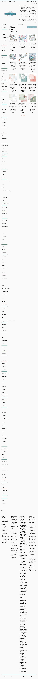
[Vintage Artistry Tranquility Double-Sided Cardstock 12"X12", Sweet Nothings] (13, 77)
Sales (2, 31)
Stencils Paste (3, 453)
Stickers (3, 458)
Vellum (3, 480)
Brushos (3, 122)
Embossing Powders (4, 221)
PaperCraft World (4, 378)
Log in (10, 1)
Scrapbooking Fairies (12, 676)
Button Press (3, 130)
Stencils (3, 448)
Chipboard (4, 151)
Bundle (3, 125)
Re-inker (3, 409)
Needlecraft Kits (4, 342)
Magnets (3, 324)
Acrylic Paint (3, 75)
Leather (3, 301)
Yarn (2, 506)
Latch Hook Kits (4, 296)
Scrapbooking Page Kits (4, 420)
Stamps (3, 425)
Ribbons (3, 415)
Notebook (3, 353)
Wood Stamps (3, 502)
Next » (23, 115)
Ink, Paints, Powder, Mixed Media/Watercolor (4, 283)
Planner (3, 396)
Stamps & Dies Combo (4, 432)
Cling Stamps (3, 166)
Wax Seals (3, 497)
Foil (2, 243)
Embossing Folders (4, 208)
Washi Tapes (3, 485)
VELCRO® (3, 477)
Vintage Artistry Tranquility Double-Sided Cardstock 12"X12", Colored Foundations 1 (23, 85)
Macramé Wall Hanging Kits (3, 312)
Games (3, 249)
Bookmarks (4, 119)
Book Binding (3, 101)
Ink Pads (3, 275)
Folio (2, 246)
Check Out (35, 3)
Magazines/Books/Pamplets (4, 321)
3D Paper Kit (3, 59)
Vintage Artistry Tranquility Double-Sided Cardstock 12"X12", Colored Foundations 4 (13, 106)
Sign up (13, 1)
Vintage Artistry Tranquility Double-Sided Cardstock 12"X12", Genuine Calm (23, 106)
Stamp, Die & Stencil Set (4, 441)
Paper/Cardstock (4, 373)
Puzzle (3, 402)
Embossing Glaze (4, 215)
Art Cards (3, 89)
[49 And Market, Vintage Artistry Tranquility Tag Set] (23, 38)
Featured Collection (3, 26)
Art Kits (3, 93)
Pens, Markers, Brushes (3, 386)
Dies (2, 194)
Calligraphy (4, 138)
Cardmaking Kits (4, 147)
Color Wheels (3, 176)
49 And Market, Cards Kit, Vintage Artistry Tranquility (32, 45)
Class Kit (3, 155)
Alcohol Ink (4, 86)
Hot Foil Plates (3, 270)
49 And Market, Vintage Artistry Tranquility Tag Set (23, 45)
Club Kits (3, 171)
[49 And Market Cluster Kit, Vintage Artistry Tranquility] (13, 38)
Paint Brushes (3, 358)
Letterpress (4, 304)
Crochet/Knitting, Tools (4, 182)
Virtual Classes (3, 52)
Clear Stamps (3, 160)
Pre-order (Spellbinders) (4, 36)
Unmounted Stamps (4, 472)
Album (3, 83)
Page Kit (3, 370)
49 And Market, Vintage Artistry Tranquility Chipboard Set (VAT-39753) (32, 65)
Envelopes (3, 236)
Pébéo (2, 392)
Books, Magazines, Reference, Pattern (4, 110)
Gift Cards (3, 47)
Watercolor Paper (4, 492)
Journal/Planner (4, 291)
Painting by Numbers (4, 365)
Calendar (3, 135)
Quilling (3, 405)
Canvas (3, 142)
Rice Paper (4, 412)
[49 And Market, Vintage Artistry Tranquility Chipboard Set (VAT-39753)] (32, 57)
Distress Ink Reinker (4, 199)
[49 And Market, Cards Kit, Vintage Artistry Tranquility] (32, 38)
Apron (2, 96)
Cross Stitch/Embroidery (4, 189)
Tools (2, 467)
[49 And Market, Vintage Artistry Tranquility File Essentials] (13, 57)
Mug (2, 337)
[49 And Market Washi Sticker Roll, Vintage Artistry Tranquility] (23, 57)
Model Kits (4, 330)
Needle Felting (3, 348)
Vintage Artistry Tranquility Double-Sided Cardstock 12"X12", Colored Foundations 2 (32, 85)
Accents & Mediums (4, 65)
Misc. (2, 327)
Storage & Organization (4, 463)
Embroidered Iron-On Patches (4, 230)
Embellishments (4, 203)
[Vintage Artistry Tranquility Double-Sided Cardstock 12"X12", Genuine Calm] (23, 98)
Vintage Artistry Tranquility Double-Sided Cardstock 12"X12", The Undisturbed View (32, 106)
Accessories (4, 70)
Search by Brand (4, 42)
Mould (3, 334)
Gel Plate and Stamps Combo (3, 260)
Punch (3, 399)
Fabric (2, 239)
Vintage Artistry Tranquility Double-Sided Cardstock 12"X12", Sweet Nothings (13, 85)
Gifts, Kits (3, 252)
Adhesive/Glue (4, 80)
